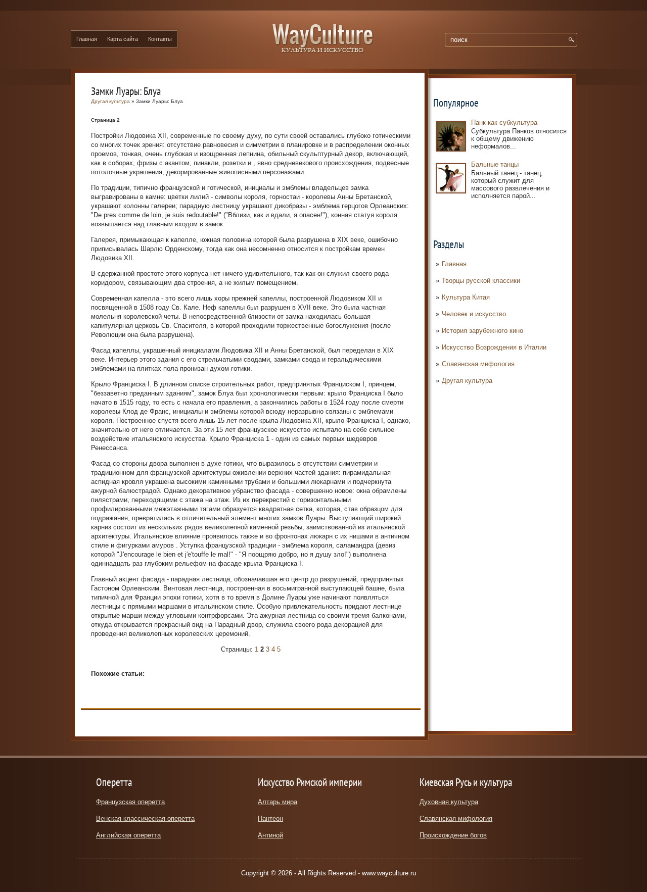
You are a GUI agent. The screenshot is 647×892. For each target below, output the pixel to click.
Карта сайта (122, 39)
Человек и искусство (474, 314)
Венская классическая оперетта (145, 818)
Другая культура (467, 380)
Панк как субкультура (504, 122)
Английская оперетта (128, 835)
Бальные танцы (495, 164)
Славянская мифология (478, 364)
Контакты (160, 39)
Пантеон (270, 818)
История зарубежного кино (482, 330)
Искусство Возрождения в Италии (494, 347)
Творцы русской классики (481, 280)
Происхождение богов (453, 835)
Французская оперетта (130, 802)
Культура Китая (466, 297)
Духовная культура (449, 802)
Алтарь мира (277, 802)
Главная (86, 39)
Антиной (270, 835)
